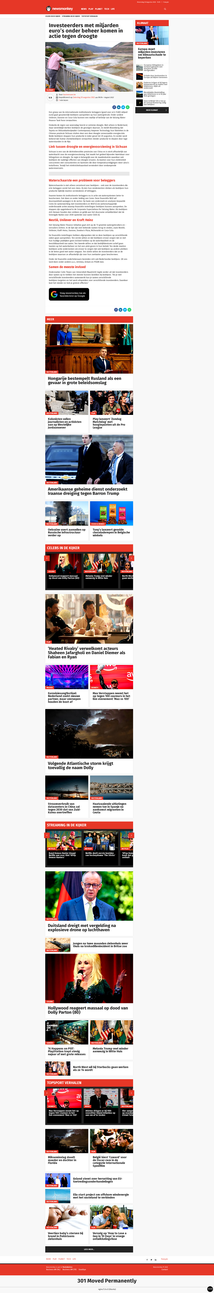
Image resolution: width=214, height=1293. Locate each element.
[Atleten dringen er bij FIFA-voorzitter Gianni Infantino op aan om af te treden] (101, 1090)
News (84, 9)
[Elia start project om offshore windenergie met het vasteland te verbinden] (57, 1190)
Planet (98, 9)
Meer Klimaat (157, 110)
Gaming (50, 1043)
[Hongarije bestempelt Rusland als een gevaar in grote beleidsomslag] (89, 325)
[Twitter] (151, 1259)
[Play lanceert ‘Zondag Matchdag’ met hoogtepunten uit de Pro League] (111, 392)
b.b (50, 97)
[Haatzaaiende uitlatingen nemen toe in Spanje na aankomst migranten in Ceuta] (111, 777)
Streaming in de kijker (71, 16)
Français (166, 2)
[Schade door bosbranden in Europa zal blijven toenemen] (139, 74)
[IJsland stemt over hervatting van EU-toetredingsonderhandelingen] (57, 1174)
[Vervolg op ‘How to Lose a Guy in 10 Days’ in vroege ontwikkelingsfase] (111, 1206)
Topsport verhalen (89, 16)
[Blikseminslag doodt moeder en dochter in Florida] (66, 1130)
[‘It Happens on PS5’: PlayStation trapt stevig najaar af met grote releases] (66, 1021)
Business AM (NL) (53, 1269)
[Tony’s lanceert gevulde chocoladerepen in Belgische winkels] (111, 502)
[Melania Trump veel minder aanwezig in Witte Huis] (111, 1021)
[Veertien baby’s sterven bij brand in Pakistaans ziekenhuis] (66, 1206)
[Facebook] (147, 1259)
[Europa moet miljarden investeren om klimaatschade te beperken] (152, 27)
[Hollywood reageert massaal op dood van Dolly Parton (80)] (89, 955)
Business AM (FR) (69, 1269)
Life (113, 9)
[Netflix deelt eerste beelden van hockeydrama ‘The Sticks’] (101, 832)
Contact (165, 1269)
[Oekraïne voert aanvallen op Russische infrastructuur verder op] (66, 502)
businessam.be (69, 95)
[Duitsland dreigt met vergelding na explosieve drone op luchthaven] (89, 872)
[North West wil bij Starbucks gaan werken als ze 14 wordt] (57, 1063)
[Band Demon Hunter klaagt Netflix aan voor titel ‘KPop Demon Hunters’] (64, 832)
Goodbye (82, 1269)
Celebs (50, 1002)
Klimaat (50, 90)
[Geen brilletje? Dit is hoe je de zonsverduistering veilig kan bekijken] (139, 101)
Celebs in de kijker (52, 16)
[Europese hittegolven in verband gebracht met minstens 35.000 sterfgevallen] (139, 65)
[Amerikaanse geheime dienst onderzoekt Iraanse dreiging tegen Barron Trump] (89, 436)
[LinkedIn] (155, 1259)
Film (93, 1151)
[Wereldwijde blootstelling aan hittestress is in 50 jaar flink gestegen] (139, 92)
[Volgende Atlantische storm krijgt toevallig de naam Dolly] (89, 710)
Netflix (51, 849)
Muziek (50, 688)
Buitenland (52, 372)
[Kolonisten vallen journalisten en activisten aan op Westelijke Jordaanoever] (66, 392)
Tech (106, 9)
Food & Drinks (98, 524)
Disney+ (94, 688)
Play (90, 9)
